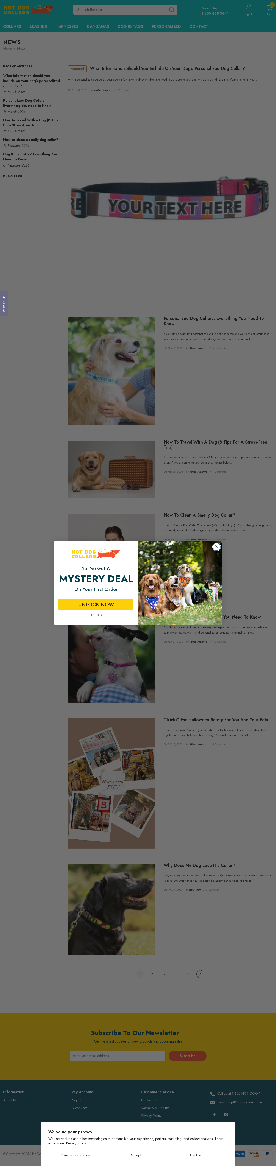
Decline (195, 1155)
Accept (135, 1155)
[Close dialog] (216, 547)
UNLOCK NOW (96, 604)
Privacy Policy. (76, 1143)
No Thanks (96, 614)
